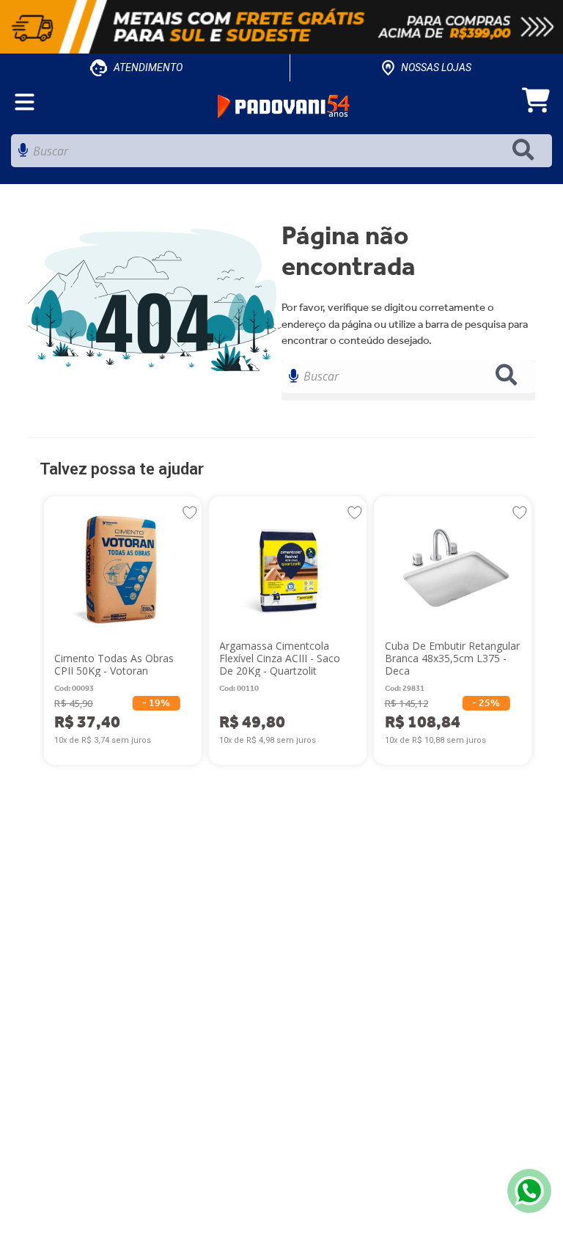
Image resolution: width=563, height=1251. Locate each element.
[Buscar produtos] (526, 150)
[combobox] (281, 154)
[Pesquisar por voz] (23, 154)
